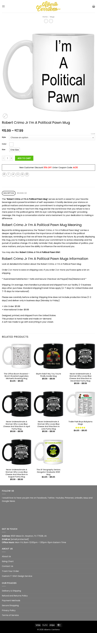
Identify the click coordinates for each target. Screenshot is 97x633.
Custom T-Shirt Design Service (17, 576)
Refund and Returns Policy (15, 595)
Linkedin (78, 497)
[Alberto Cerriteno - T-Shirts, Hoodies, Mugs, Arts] (48, 6)
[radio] (11, 144)
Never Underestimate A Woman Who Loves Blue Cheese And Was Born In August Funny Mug (16, 473)
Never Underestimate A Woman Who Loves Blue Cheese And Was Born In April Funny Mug (16, 425)
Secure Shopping (10, 605)
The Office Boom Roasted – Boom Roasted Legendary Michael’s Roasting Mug (16, 376)
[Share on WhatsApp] (4, 174)
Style (4, 137)
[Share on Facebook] (9, 174)
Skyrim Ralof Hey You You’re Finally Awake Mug (48, 375)
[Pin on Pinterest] (22, 174)
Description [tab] (8, 193)
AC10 (75, 167)
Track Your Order (10, 571)
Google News (8, 501)
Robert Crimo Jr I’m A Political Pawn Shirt (40, 252)
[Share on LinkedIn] (27, 174)
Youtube (60, 497)
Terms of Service (10, 615)
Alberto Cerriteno (52, 629)
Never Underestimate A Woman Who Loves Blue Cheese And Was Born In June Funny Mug (48, 425)
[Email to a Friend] (18, 174)
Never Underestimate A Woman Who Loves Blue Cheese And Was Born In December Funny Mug (80, 377)
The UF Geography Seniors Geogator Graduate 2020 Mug (48, 472)
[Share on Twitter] (13, 174)
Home (45, 17)
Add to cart (24, 158)
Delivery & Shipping (11, 590)
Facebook (42, 497)
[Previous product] (51, 21)
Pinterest (69, 497)
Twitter (51, 497)
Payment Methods (11, 600)
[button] (3, 6)
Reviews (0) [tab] (22, 193)
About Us (6, 556)
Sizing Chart (8, 561)
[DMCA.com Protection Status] (21, 514)
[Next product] (46, 21)
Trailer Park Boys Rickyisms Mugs (80, 422)
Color (4, 144)
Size (3, 149)
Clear (93, 134)
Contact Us (7, 566)
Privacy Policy (9, 610)
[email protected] (20, 539)
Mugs (52, 17)
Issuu (85, 497)
